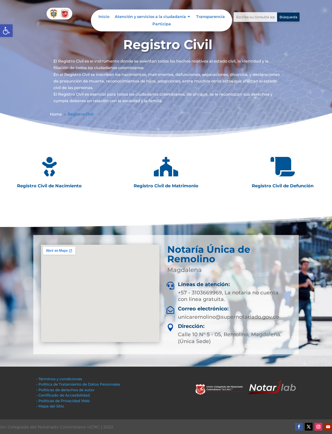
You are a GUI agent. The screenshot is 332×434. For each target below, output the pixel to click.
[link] (6, 30)
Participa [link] (161, 24)
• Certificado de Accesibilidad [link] (63, 395)
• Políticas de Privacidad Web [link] (63, 400)
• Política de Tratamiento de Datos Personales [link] (78, 384)
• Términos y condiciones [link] (59, 379)
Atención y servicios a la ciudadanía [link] (150, 17)
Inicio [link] (103, 17)
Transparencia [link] (210, 17)
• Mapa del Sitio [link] (50, 406)
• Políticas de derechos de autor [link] (65, 390)
